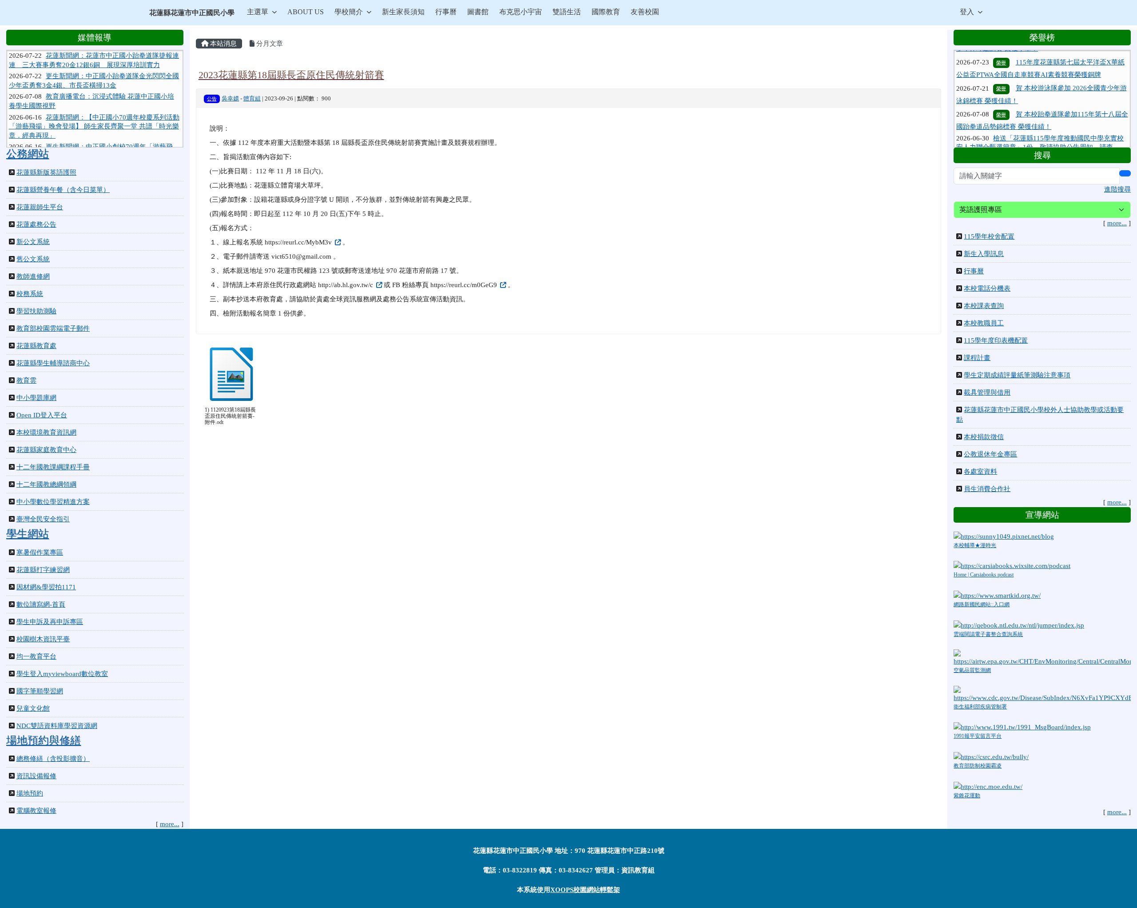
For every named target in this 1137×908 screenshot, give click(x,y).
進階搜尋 (1117, 189)
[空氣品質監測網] (1042, 657)
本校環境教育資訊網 (46, 432)
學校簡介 (348, 12)
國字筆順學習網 (39, 691)
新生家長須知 (403, 12)
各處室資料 (980, 471)
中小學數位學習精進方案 (53, 501)
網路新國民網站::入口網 (982, 604)
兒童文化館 (33, 708)
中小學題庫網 (36, 397)
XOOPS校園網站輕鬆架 (585, 889)
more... (169, 824)
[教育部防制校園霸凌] (991, 756)
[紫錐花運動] (988, 785)
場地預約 (29, 793)
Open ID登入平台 (41, 415)
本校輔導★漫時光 (975, 545)
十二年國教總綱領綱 (46, 484)
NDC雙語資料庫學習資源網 (56, 725)
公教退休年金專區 (990, 454)
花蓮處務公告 (36, 224)
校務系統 (29, 293)
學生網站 (27, 534)
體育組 (252, 99)
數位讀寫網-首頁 (40, 604)
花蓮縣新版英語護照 (46, 172)
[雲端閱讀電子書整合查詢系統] (1019, 624)
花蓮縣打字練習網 (43, 569)
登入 (967, 12)
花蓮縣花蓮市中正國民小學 (192, 12)
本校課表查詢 (984, 305)
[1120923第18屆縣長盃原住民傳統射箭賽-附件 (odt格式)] (231, 374)
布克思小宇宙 (520, 12)
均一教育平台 (36, 656)
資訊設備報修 (36, 776)
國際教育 (606, 12)
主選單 (257, 12)
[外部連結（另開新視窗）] (337, 242)
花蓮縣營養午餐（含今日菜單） (63, 189)
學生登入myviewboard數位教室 (62, 673)
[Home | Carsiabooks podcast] (1012, 565)
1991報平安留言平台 (978, 736)
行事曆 (446, 12)
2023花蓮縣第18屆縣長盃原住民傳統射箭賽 (291, 74)
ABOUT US (305, 12)
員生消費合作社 (987, 488)
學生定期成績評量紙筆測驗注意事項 (1017, 375)
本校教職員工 (984, 323)
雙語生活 (567, 12)
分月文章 (268, 43)
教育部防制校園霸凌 (978, 766)
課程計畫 (977, 357)
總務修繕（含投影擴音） (53, 758)
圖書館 (478, 12)
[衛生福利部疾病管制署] (1042, 693)
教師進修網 (33, 276)
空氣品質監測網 (972, 670)
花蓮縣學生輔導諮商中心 (53, 363)
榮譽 (1001, 68)
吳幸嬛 (230, 99)
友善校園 (645, 12)
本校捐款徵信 (984, 436)
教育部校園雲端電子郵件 (53, 328)
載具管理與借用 (987, 392)
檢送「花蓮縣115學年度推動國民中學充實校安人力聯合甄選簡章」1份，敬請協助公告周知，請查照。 (1040, 127)
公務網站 (27, 154)
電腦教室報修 (36, 810)
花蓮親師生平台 (39, 207)
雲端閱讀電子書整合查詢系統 (988, 634)
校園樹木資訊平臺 (43, 639)
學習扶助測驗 (36, 311)
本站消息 (222, 43)
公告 (212, 98)
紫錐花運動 (967, 795)
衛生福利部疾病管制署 (980, 707)
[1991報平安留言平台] (1022, 726)
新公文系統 (33, 241)
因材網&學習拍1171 (46, 587)
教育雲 (26, 380)
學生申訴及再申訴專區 (49, 621)
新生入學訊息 (984, 253)
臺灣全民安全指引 (43, 519)
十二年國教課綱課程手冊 (53, 467)
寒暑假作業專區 (39, 552)
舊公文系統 (33, 259)
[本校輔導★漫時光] (1004, 535)
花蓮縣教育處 (36, 345)
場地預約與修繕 (43, 740)
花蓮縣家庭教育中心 (46, 449)
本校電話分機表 (987, 288)
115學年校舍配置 (989, 236)
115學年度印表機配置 (996, 340)
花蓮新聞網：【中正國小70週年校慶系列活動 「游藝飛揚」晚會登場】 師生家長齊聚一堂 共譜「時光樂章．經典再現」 (94, 110)
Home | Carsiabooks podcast (984, 575)
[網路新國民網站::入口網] (997, 595)
